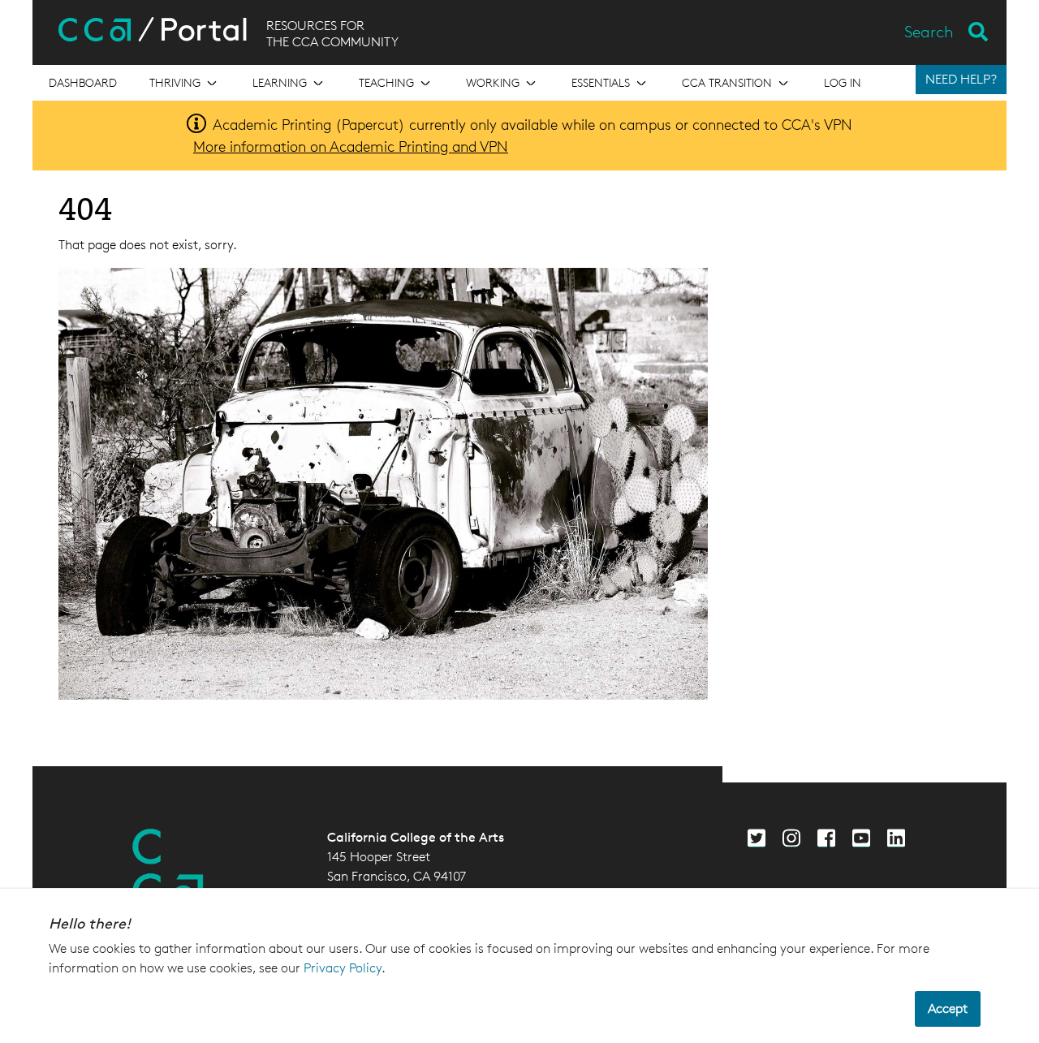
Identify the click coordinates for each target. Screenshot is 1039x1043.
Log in (842, 82)
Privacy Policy (343, 968)
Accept (948, 1008)
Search (929, 31)
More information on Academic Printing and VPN (350, 146)
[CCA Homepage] (168, 868)
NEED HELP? (961, 79)
